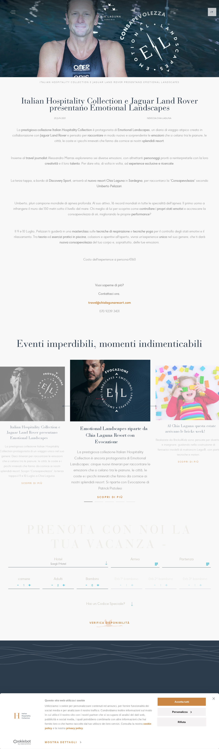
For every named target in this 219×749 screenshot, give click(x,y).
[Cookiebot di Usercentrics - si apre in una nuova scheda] (22, 742)
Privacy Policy (74, 728)
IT (212, 12)
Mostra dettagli (61, 742)
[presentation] (71, 405)
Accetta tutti (182, 701)
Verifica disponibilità (109, 621)
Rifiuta (182, 721)
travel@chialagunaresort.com (109, 302)
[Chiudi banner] (213, 698)
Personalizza (180, 711)
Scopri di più (38, 457)
